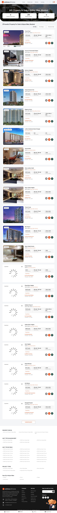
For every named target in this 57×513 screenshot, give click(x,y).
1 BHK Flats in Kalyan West (7, 440)
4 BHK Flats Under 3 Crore (24, 457)
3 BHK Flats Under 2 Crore (24, 453)
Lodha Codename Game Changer (32, 129)
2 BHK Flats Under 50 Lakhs (8, 449)
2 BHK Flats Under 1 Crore (41, 449)
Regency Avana (28, 109)
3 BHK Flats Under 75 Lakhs (25, 451)
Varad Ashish (28, 148)
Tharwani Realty (28, 316)
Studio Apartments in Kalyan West (9, 470)
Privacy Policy (24, 501)
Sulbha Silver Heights (29, 324)
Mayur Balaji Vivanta (29, 246)
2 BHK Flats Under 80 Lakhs (25, 449)
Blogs (23, 499)
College (38, 477)
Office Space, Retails (7, 129)
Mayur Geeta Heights (29, 187)
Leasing (42, 2)
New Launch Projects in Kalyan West (9, 432)
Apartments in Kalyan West (8, 468)
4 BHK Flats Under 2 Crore (41, 455)
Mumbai (7, 7)
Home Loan (29, 2)
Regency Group (28, 120)
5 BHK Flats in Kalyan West (24, 442)
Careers (23, 494)
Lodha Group (28, 138)
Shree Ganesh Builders (30, 295)
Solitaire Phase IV (29, 305)
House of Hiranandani (29, 60)
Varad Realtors (28, 158)
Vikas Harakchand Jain (30, 236)
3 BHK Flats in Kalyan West (41, 440)
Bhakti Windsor (28, 363)
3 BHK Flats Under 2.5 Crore (42, 453)
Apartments (6, 51)
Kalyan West (35, 32)
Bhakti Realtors (28, 373)
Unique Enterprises (29, 99)
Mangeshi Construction (30, 412)
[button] (22, 77)
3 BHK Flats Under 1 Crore (41, 451)
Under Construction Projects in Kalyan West (41, 433)
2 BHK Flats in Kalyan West (24, 440)
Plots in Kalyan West (23, 468)
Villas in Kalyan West (40, 468)
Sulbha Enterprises (29, 334)
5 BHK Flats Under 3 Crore (7, 461)
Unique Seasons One (29, 89)
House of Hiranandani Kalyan (31, 50)
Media (23, 490)
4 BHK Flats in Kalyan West (7, 442)
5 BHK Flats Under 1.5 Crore (8, 459)
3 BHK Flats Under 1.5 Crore (8, 453)
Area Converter (34, 496)
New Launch (46, 15)
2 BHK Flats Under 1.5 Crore (8, 451)
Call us (34, 511)
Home (23, 2)
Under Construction (10, 15)
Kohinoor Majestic (29, 70)
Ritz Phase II (27, 226)
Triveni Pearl (27, 31)
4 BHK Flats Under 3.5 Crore (42, 457)
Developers (33, 501)
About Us (23, 496)
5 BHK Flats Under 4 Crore (41, 461)
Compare (7, 511)
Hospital (4, 477)
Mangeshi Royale (29, 402)
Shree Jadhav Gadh (29, 168)
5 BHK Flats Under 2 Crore (24, 459)
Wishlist (21, 511)
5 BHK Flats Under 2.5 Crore (42, 459)
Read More (27, 40)
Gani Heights (28, 344)
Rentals (36, 2)
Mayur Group (28, 197)
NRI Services (33, 499)
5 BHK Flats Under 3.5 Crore (25, 461)
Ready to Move (28, 15)
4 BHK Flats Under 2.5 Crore (8, 457)
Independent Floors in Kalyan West (26, 470)
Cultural (23, 492)
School (21, 477)
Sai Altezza (27, 383)
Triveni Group (28, 42)
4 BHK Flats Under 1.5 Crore (25, 455)
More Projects (29, 422)
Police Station (5, 479)
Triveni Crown (28, 207)
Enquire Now (48, 511)
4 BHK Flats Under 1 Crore (7, 455)
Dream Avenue (28, 265)
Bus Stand (22, 479)
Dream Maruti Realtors (29, 275)
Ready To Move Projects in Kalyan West (26, 432)
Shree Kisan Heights (29, 285)
